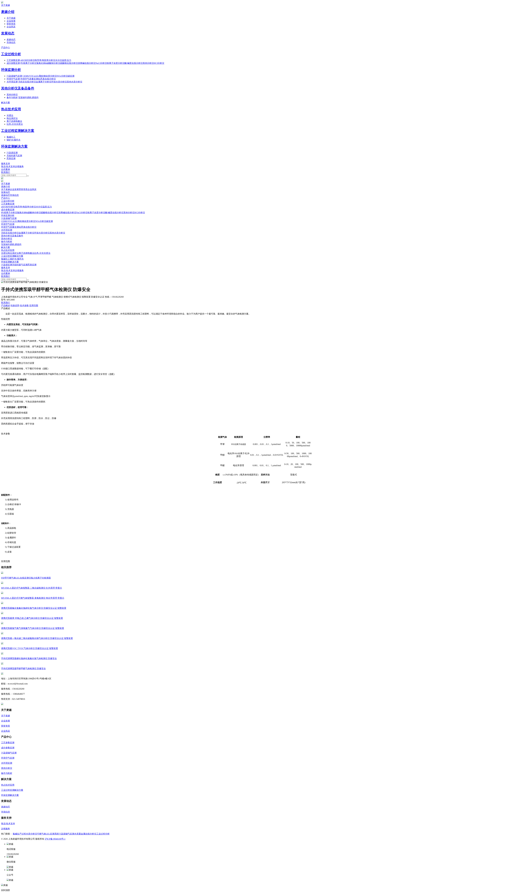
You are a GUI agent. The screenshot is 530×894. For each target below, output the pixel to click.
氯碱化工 (11, 137)
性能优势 (14, 305)
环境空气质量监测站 (30, 79)
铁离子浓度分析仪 (115, 63)
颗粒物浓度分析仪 (48, 76)
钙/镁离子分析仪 (28, 63)
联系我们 (5, 172)
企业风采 (11, 27)
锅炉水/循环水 (13, 140)
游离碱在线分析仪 (87, 63)
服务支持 (5, 163)
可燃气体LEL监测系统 (48, 834)
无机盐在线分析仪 (27, 82)
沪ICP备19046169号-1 (55, 839)
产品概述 (5, 305)
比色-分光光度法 (15, 124)
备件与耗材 (12, 97)
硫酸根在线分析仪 (69, 63)
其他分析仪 (148, 63)
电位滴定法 (12, 118)
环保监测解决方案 (14, 146)
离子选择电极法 (14, 121)
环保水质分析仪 (59, 82)
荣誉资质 (11, 24)
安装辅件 (22, 97)
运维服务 (19, 166)
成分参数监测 (13, 63)
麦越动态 (11, 39)
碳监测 (71, 76)
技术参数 (24, 305)
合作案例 (5, 169)
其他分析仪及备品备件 (17, 88)
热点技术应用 (11, 109)
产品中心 (5, 47)
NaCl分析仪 (101, 63)
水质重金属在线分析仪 (85, 834)
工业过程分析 (11, 54)
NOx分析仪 (62, 76)
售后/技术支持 (8, 166)
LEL (37, 76)
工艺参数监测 (13, 60)
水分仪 (58, 60)
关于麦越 (5, 5)
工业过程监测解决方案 (17, 130)
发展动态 (7, 33)
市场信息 (11, 42)
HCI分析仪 (159, 63)
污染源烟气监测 (14, 76)
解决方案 (5, 102)
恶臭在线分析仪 (48, 79)
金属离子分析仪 (43, 82)
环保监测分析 (11, 69)
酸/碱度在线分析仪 (133, 63)
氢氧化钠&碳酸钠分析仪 (48, 63)
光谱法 (10, 115)
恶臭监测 (11, 158)
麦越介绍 (7, 12)
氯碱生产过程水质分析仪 (25, 834)
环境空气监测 (13, 79)
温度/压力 (66, 60)
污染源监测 (12, 152)
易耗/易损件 (33, 97)
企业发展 (11, 21)
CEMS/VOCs (29, 76)
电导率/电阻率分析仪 (45, 60)
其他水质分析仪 (74, 82)
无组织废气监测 (14, 155)
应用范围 (33, 305)
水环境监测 (12, 82)
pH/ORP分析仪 (27, 60)
